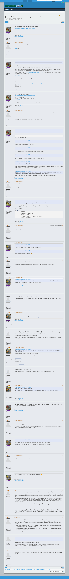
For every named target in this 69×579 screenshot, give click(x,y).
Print (63, 567)
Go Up (6, 567)
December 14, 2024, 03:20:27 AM (18, 295)
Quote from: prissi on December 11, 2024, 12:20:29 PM (23, 140)
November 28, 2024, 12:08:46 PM (18, 42)
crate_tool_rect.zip (17, 75)
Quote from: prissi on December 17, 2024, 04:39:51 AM (23, 349)
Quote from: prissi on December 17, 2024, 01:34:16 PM (23, 439)
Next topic (62, 19)
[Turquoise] (64, 2)
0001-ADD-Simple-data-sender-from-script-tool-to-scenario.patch (25, 28)
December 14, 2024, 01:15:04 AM (18, 225)
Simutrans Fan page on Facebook (19, 36)
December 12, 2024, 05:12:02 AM (18, 181)
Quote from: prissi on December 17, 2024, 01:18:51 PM (23, 387)
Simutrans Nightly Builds (29, 547)
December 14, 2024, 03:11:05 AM (18, 260)
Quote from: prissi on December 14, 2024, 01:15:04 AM (23, 244)
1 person (15, 48)
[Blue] (61, 2)
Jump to (51, 571)
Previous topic (57, 19)
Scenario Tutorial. (21, 35)
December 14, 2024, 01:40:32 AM (18, 242)
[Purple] (63, 2)
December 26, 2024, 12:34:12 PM (18, 455)
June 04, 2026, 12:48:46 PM (17, 550)
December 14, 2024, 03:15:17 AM (18, 277)
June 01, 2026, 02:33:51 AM (17, 517)
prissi (8, 42)
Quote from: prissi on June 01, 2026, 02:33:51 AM (22, 537)
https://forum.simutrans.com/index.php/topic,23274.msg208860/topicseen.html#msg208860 (29, 83)
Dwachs (31, 569)
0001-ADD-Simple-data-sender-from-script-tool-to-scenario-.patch (25, 95)
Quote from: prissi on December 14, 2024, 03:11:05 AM (23, 279)
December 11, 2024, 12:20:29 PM (18, 110)
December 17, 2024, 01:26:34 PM (18, 385)
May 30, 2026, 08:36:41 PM (17, 490)
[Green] (62, 2)
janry (8, 490)
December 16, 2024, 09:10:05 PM (18, 312)
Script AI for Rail (16, 547)
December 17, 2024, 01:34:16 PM (18, 420)
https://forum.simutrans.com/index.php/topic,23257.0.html (34, 72)
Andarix (8, 535)
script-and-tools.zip (17, 99)
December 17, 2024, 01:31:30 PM (18, 402)
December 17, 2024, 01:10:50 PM (19, 347)
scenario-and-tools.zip (19, 359)
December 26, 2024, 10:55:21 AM (18, 437)
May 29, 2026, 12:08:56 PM (17, 472)
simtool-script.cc (35, 112)
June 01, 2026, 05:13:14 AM (17, 535)
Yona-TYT (8, 25)
